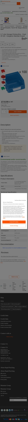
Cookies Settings (14, 225)
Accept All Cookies (14, 221)
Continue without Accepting (20, 200)
